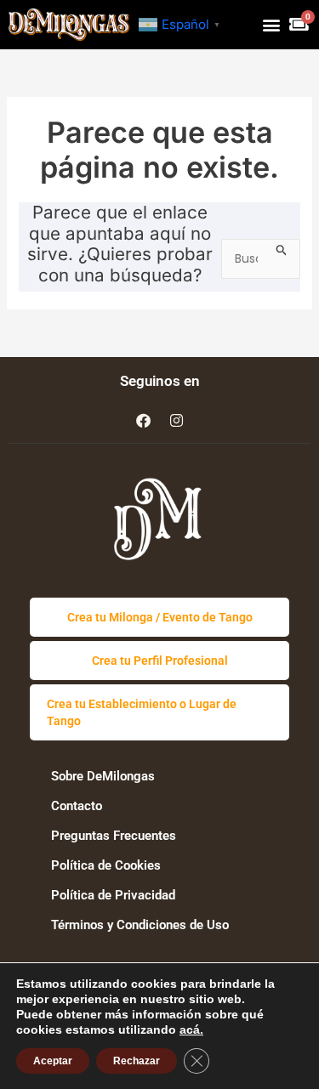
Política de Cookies (106, 865)
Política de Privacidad (113, 895)
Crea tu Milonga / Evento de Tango (160, 617)
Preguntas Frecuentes (113, 835)
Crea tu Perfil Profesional (160, 660)
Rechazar (136, 1061)
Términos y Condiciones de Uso (140, 925)
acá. (191, 1029)
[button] (271, 24)
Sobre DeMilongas (103, 776)
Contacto (76, 806)
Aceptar (52, 1061)
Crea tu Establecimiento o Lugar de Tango (141, 712)
